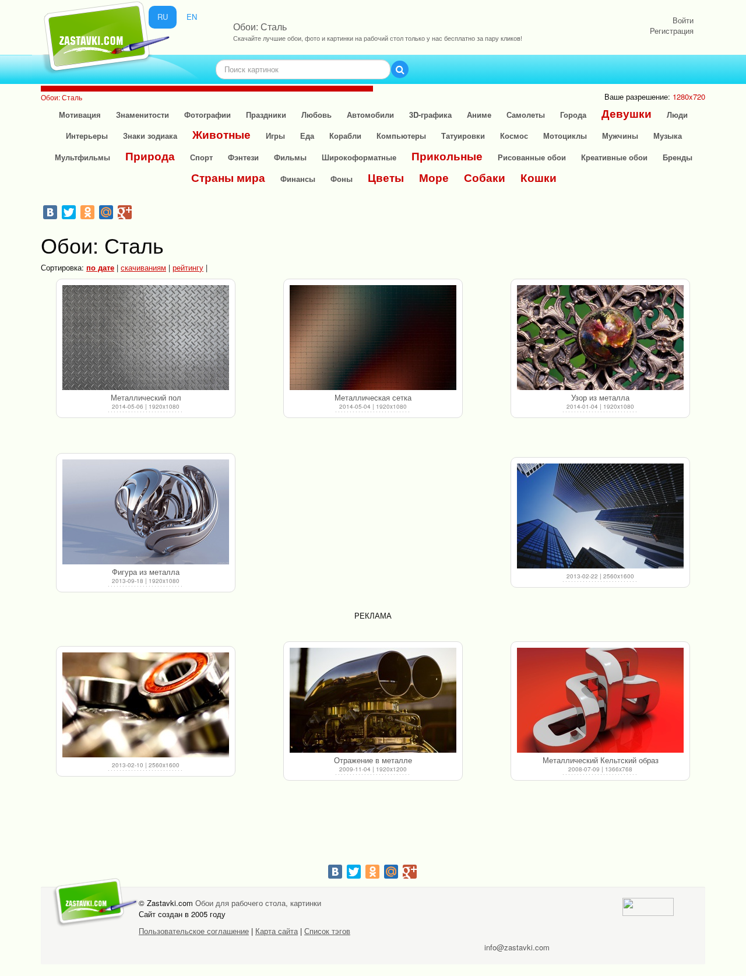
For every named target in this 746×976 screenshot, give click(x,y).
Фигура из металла (146, 571)
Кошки (538, 177)
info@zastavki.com (517, 947)
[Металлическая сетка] (373, 337)
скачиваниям (143, 267)
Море (434, 177)
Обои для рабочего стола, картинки (258, 902)
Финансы (297, 178)
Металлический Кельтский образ (601, 760)
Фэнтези (243, 157)
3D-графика (430, 114)
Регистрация (672, 30)
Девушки (626, 113)
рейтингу (188, 267)
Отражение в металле (373, 760)
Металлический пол (146, 397)
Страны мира (228, 177)
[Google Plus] (125, 212)
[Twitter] (69, 212)
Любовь (316, 114)
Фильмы (290, 157)
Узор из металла (600, 397)
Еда (307, 135)
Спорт (201, 157)
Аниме (479, 114)
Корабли (345, 135)
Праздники (266, 114)
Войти (683, 20)
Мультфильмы (82, 157)
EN (191, 16)
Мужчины (620, 135)
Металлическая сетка (373, 397)
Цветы (386, 177)
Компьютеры (401, 135)
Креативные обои (614, 157)
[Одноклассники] (87, 212)
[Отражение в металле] (373, 700)
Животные (221, 134)
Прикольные (447, 156)
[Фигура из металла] (145, 511)
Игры (275, 135)
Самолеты (525, 114)
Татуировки (463, 135)
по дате (100, 267)
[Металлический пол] (145, 337)
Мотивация (80, 114)
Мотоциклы (565, 135)
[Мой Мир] (106, 212)
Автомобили (370, 114)
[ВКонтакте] (50, 212)
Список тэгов (327, 930)
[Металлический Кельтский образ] (600, 700)
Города (573, 114)
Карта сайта (276, 930)
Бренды (677, 157)
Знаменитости (142, 114)
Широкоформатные (359, 157)
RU (162, 16)
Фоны (341, 178)
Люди (677, 114)
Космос (514, 135)
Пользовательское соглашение (194, 930)
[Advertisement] (373, 526)
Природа (150, 156)
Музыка (667, 135)
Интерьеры (87, 135)
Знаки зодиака (150, 135)
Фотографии (207, 114)
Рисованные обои (532, 157)
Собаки (484, 177)
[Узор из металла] (600, 337)
